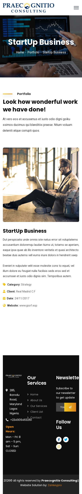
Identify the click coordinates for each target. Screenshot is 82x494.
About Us (36, 400)
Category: (13, 284)
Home (20, 52)
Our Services (38, 406)
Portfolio (33, 52)
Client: (11, 291)
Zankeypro (55, 485)
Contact (36, 417)
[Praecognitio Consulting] (28, 7)
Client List (36, 412)
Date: (10, 298)
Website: (13, 305)
